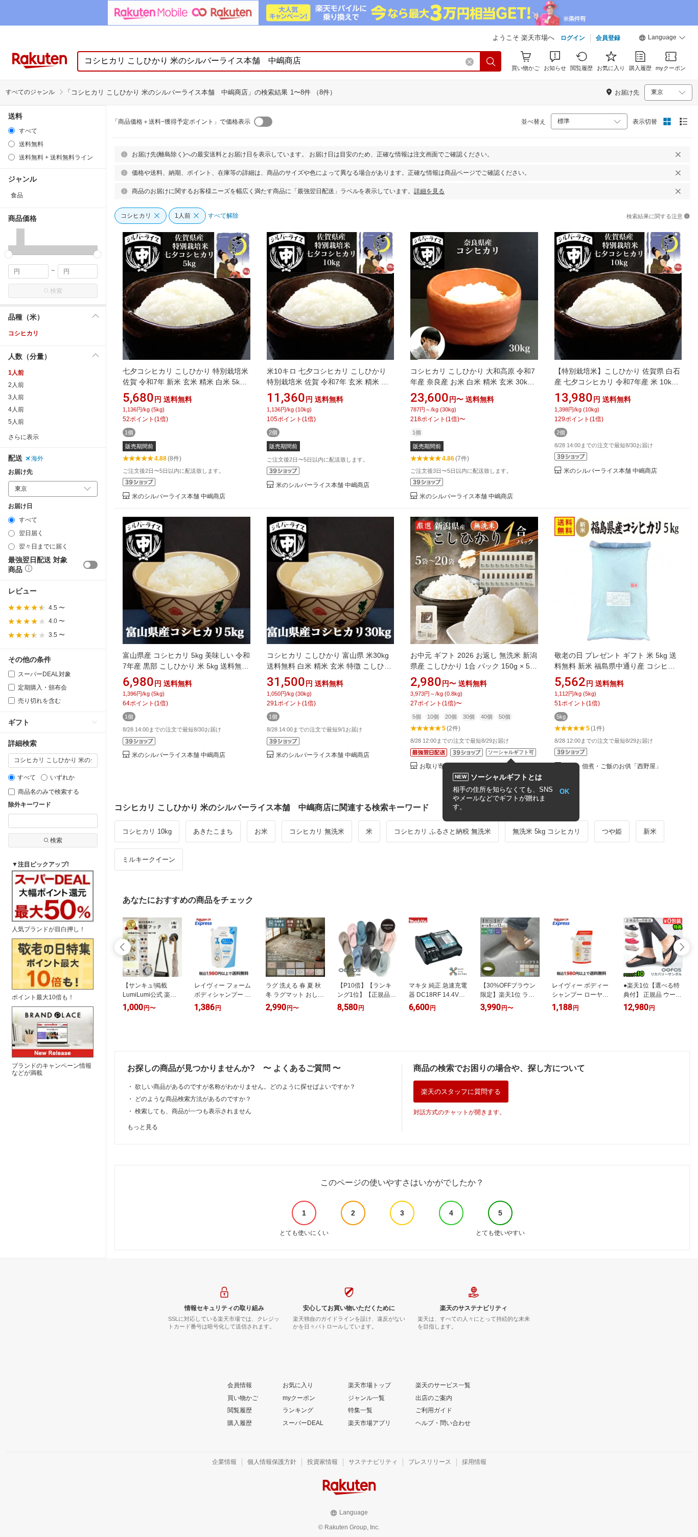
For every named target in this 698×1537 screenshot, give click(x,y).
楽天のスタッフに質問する (461, 1091)
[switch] (90, 565)
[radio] (11, 130)
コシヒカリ (23, 333)
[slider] (8, 254)
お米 (261, 831)
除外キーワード (29, 804)
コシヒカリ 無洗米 (316, 831)
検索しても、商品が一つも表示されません (193, 1111)
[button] (662, 38)
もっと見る (142, 1127)
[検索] (491, 61)
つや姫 (612, 831)
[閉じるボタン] (678, 154)
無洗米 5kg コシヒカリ (546, 831)
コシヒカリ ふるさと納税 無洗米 (442, 831)
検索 (56, 290)
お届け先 (20, 472)
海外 (37, 458)
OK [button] (564, 791)
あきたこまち (213, 831)
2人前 (16, 384)
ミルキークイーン (148, 859)
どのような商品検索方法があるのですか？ (193, 1099)
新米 (650, 831)
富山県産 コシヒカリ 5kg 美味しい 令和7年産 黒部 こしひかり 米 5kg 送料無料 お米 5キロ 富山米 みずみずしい (186, 666)
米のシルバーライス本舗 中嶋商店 (178, 496)
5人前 (16, 421)
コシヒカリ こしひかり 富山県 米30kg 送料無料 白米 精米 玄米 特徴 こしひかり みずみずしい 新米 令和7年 (329, 666)
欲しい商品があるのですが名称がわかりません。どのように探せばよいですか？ (245, 1086)
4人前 (16, 409)
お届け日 (20, 506)
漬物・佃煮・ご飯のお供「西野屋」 (613, 766)
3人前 (16, 397)
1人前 (16, 372)
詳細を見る (429, 191)
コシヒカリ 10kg (147, 831)
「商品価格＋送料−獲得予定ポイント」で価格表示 (181, 121)
